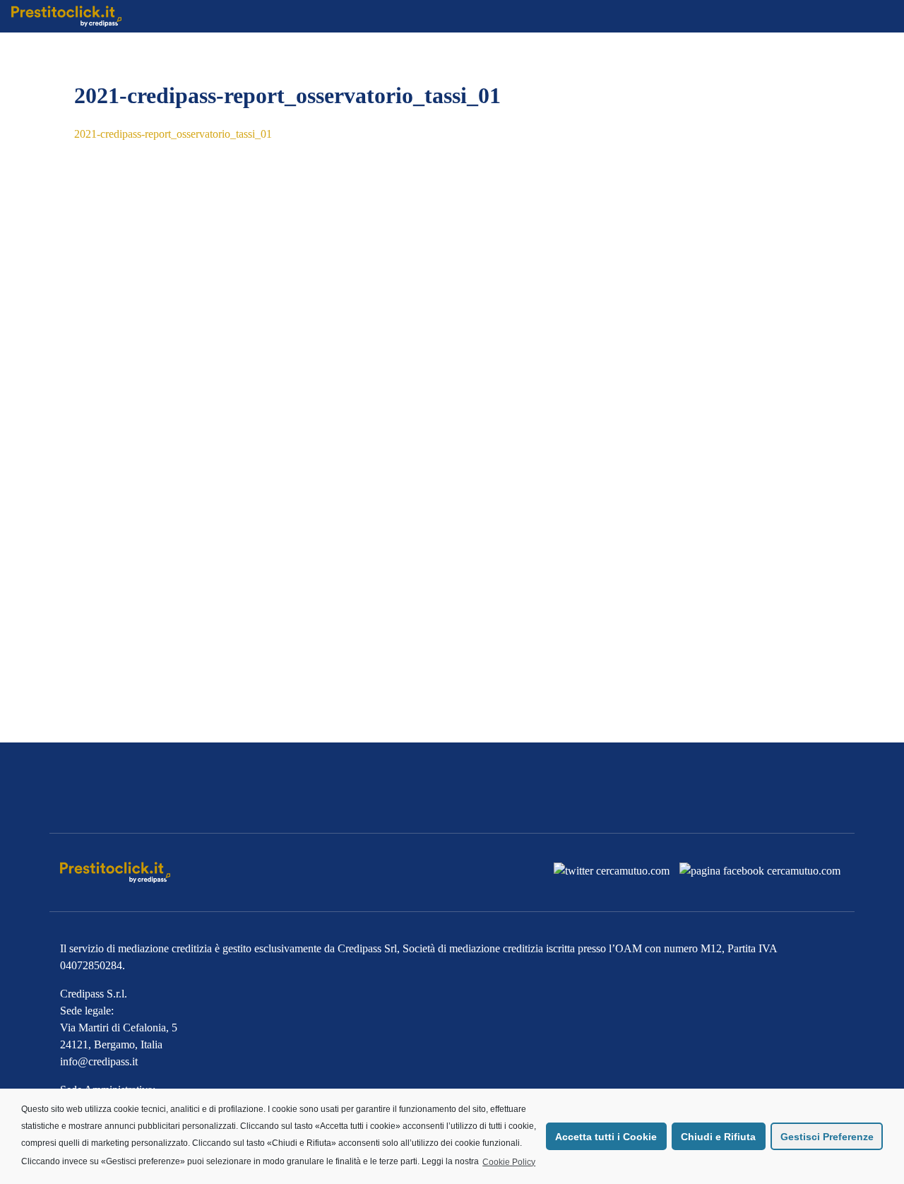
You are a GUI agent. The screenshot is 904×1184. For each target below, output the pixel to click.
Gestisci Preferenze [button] (827, 1136)
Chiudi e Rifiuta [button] (718, 1136)
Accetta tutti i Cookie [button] (606, 1136)
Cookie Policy (508, 1162)
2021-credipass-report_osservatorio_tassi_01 (173, 134)
